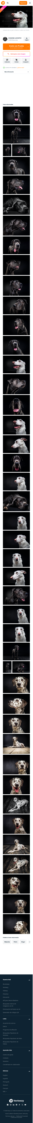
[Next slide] (26, 966)
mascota (7, 966)
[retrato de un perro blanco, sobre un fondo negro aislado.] (16, 376)
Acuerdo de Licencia (9, 1047)
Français (5, 1114)
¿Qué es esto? (20, 67)
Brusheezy (6, 1008)
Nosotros (5, 1087)
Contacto (5, 1084)
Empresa (5, 1018)
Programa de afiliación (10, 1054)
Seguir (27, 40)
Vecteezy (5, 1011)
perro (15, 966)
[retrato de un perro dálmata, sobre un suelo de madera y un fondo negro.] (16, 768)
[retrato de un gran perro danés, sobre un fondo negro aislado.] (16, 115)
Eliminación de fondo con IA (11, 1033)
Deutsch (5, 1111)
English (5, 1101)
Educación (6, 1021)
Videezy (5, 1015)
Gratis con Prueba (16, 47)
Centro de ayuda (8, 1081)
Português (6, 1108)
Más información (9, 71)
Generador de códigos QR (11, 1036)
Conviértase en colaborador (11, 1091)
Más (4, 1118)
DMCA (5, 1050)
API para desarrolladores (10, 1024)
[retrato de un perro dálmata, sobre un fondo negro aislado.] (16, 707)
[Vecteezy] (3, 3)
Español (5, 1105)
